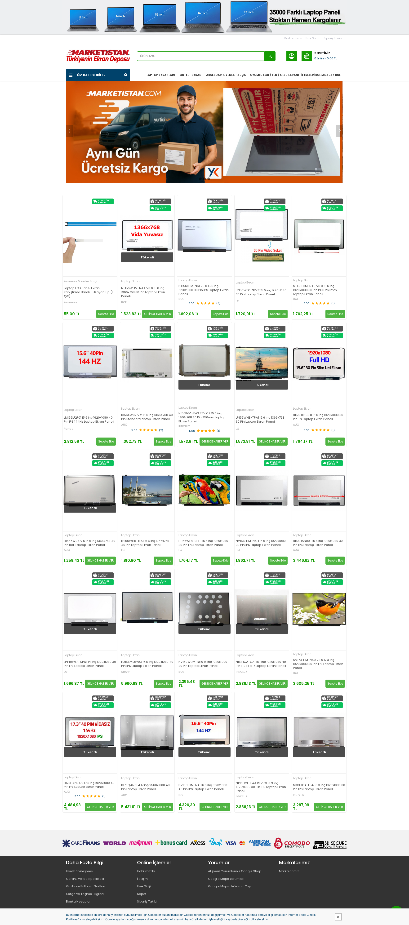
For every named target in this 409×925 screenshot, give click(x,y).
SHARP (125, 671)
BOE (124, 302)
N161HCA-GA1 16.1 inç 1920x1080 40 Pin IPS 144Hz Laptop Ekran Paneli (261, 664)
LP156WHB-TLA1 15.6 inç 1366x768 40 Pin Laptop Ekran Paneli (145, 543)
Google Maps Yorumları (226, 878)
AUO (124, 424)
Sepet (141, 894)
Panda (69, 428)
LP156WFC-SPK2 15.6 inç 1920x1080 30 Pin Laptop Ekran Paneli (261, 292)
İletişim (142, 878)
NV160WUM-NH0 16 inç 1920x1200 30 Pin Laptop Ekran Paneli (202, 664)
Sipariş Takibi (147, 901)
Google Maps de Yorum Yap (229, 886)
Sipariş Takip (333, 38)
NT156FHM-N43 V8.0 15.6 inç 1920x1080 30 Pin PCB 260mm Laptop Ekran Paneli (315, 290)
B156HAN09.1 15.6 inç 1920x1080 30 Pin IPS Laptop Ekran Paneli (318, 543)
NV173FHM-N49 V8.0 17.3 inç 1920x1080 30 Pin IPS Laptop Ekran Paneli (318, 664)
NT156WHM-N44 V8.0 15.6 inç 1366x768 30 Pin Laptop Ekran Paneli (143, 292)
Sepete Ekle (106, 314)
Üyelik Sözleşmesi (79, 871)
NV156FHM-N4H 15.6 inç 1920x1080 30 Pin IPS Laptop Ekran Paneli (261, 543)
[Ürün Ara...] (270, 56)
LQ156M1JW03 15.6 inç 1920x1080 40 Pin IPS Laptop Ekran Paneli (147, 664)
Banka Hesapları (78, 901)
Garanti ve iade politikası (85, 878)
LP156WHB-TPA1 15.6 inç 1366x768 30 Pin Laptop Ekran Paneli (260, 420)
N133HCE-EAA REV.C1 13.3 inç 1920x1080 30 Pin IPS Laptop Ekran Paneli (261, 787)
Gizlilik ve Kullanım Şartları (85, 886)
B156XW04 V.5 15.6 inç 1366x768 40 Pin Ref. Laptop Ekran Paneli (89, 543)
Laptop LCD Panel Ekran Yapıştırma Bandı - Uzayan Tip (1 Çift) (88, 292)
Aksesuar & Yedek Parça (81, 281)
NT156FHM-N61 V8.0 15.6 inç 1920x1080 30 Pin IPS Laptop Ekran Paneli (203, 290)
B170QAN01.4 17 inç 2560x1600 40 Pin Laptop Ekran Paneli (145, 787)
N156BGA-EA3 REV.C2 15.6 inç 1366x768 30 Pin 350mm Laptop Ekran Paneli (202, 418)
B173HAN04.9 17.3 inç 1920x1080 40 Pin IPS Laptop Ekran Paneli (89, 785)
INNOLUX (184, 426)
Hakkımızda (146, 871)
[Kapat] (338, 917)
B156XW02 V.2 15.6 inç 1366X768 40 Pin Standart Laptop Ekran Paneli (147, 417)
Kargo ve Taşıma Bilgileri (85, 894)
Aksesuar (70, 302)
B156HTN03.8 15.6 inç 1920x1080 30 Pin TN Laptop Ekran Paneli (318, 417)
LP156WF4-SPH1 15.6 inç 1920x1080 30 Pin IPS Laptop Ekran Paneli (203, 543)
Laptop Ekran (130, 281)
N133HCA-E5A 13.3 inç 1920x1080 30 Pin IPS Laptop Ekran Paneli (319, 787)
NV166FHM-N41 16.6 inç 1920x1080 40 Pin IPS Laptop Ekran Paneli (202, 787)
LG (237, 301)
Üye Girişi (144, 886)
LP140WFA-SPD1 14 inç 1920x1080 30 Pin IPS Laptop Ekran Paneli (90, 664)
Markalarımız (293, 38)
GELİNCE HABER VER (157, 314)
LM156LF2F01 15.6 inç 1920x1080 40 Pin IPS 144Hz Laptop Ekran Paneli (89, 420)
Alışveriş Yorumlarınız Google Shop (234, 871)
